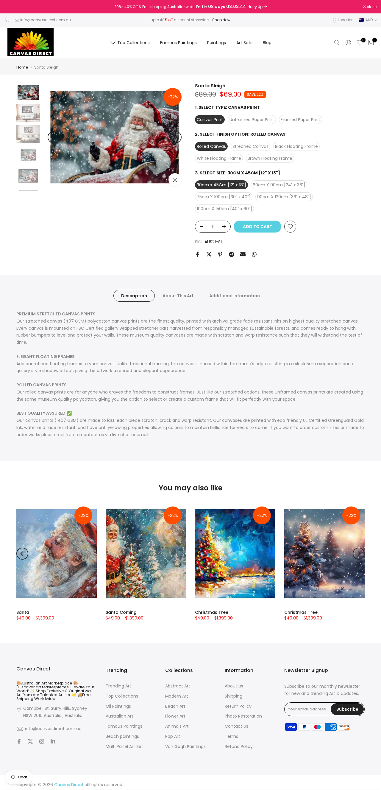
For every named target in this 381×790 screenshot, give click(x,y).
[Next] (176, 137)
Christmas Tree (211, 612)
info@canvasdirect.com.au (45, 19)
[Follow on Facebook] (19, 742)
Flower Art (175, 716)
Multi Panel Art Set (124, 746)
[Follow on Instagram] (41, 742)
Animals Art (177, 726)
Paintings (216, 43)
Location (346, 19)
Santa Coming (121, 612)
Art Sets (244, 43)
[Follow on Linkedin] (53, 742)
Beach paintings (122, 736)
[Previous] (54, 137)
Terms (231, 736)
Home (22, 67)
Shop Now (221, 19)
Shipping (233, 696)
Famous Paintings (178, 43)
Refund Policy (239, 746)
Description (134, 296)
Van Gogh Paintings (185, 746)
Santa (22, 612)
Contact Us (236, 726)
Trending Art (118, 686)
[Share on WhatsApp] (254, 254)
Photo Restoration (243, 716)
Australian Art (119, 716)
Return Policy (238, 706)
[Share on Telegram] (231, 254)
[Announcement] (190, 6)
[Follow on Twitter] (30, 742)
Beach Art (175, 706)
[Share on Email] (243, 254)
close (12, 7)
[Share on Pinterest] (220, 254)
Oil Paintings (118, 706)
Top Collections (133, 43)
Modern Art (176, 696)
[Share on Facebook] (197, 254)
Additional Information (234, 296)
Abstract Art (177, 686)
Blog (267, 43)
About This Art (178, 296)
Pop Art (172, 736)
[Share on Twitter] (209, 254)
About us (234, 686)
